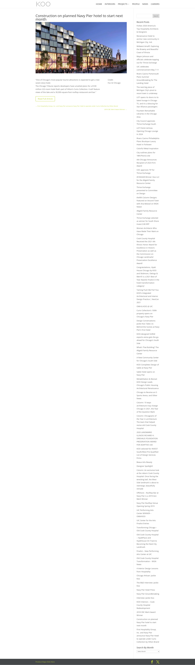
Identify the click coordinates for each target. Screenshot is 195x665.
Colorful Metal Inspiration (147, 148)
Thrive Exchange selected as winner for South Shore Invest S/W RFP (148, 221)
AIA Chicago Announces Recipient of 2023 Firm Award (147, 162)
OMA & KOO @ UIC (145, 306)
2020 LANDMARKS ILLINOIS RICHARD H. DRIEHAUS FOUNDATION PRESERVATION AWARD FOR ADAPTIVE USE (147, 438)
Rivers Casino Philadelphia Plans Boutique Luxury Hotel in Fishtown (148, 141)
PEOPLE (136, 4)
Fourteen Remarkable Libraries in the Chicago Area (147, 113)
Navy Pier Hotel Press (146, 590)
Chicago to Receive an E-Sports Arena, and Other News (147, 395)
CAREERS (155, 4)
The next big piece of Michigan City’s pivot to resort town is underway (147, 90)
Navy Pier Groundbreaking (148, 594)
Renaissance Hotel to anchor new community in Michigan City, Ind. (148, 39)
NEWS (145, 4)
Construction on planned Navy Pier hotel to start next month (147, 622)
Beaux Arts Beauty (144, 462)
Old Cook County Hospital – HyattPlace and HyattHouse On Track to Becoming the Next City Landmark (148, 540)
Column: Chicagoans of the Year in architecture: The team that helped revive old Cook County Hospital (147, 422)
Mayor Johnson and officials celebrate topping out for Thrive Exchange (148, 59)
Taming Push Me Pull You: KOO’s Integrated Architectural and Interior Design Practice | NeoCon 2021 (148, 296)
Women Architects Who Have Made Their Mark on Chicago (148, 231)
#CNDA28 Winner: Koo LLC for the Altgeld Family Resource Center (148, 180)
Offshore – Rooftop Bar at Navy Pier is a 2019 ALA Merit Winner (147, 496)
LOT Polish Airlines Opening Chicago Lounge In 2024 (147, 131)
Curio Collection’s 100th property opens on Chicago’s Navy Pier (147, 313)
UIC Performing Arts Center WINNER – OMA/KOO (145, 513)
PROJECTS (122, 4)
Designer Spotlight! (145, 466)
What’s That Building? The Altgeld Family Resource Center (148, 350)
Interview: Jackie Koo (145, 598)
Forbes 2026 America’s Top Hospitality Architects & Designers (147, 28)
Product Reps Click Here (45, 662)
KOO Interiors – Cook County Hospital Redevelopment (145, 605)
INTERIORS (110, 4)
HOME (99, 4)
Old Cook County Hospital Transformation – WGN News (148, 561)
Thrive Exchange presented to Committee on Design (147, 190)
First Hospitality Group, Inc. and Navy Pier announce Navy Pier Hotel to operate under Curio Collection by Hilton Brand (148, 635)
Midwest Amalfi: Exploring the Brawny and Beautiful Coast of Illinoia (148, 49)
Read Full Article (45, 98)
